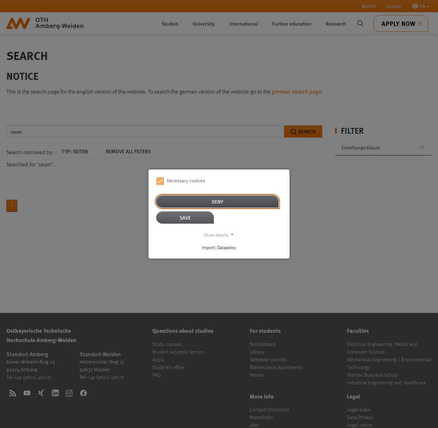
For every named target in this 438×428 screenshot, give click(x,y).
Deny (217, 201)
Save (185, 217)
